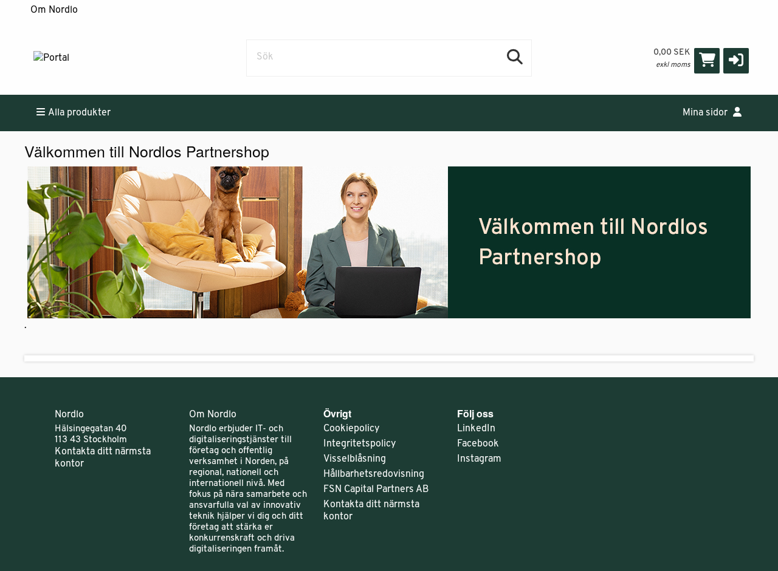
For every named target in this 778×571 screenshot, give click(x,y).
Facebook (478, 444)
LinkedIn (476, 429)
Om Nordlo (54, 10)
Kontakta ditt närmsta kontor (103, 458)
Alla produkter (79, 113)
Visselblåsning (354, 459)
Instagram (479, 459)
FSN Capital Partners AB (376, 489)
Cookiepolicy (351, 429)
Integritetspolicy (359, 444)
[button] (736, 61)
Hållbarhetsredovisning (373, 474)
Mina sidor (706, 113)
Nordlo (69, 415)
